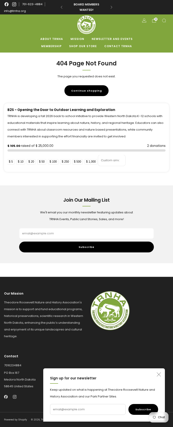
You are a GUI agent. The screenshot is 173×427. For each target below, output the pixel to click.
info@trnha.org (15, 11)
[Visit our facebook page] (6, 4)
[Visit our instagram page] (14, 4)
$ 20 (31, 161)
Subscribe (143, 409)
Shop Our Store (83, 46)
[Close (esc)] (159, 374)
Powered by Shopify (15, 419)
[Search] (164, 20)
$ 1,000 (91, 161)
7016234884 (12, 365)
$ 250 (65, 161)
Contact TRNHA (118, 46)
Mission (77, 39)
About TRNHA (51, 39)
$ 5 (11, 161)
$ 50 (42, 161)
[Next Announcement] (111, 7)
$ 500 (77, 161)
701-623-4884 (32, 4)
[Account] (144, 20)
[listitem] (86, 7)
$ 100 (53, 161)
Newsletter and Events (112, 39)
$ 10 (20, 161)
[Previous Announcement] (61, 7)
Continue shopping (86, 90)
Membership (51, 46)
